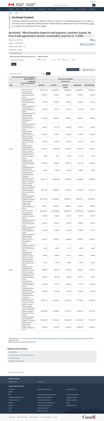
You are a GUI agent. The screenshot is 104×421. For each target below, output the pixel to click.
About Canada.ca (34, 417)
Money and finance (42, 410)
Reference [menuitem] (32, 9)
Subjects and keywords (16, 361)
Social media (12, 417)
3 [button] (86, 35)
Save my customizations (88, 44)
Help (93, 40)
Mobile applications (22, 417)
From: (39, 59)
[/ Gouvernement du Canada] (22, 4)
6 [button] (91, 35)
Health (10, 408)
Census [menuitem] (50, 9)
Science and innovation (72, 394)
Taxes (10, 410)
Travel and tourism (13, 400)
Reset (48, 73)
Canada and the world (43, 408)
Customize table (16, 53)
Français (93, 1)
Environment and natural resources (47, 394)
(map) (68, 81)
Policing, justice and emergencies (46, 402)
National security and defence (45, 397)
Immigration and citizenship (16, 397)
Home (10, 13)
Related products (15, 358)
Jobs (10, 394)
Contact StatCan (13, 381)
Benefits (11, 405)
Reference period (43, 56)
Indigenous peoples (71, 397)
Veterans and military (71, 400)
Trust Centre (41, 381)
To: (59, 59)
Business (11, 402)
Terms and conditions (46, 417)
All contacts (11, 389)
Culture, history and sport (44, 400)
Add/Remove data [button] (73, 69)
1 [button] (83, 35)
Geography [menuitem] (41, 9)
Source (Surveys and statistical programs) (22, 355)
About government (71, 389)
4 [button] (88, 35)
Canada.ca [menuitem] (92, 9)
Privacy (55, 417)
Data (16, 13)
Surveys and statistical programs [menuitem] (65, 9)
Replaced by (13, 352)
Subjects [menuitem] (11, 9)
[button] (80, 69)
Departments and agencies (44, 389)
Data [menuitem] (17, 9)
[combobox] (23, 59)
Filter (43, 73)
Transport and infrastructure (45, 405)
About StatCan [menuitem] (82, 9)
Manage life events (71, 405)
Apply (13, 64)
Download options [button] (89, 69)
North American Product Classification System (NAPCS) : (23, 56)
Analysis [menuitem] (24, 9)
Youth (67, 402)
